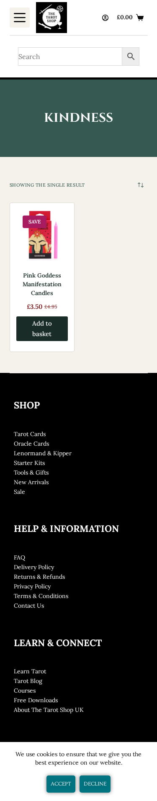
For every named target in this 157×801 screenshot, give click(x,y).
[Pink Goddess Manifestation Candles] (42, 235)
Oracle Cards (31, 443)
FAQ (19, 557)
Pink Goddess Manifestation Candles (42, 284)
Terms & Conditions (41, 596)
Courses (25, 690)
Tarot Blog (28, 681)
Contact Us (29, 605)
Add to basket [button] (42, 328)
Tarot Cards (30, 434)
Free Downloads (36, 700)
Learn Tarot (30, 671)
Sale (19, 491)
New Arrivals (31, 482)
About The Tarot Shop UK (49, 710)
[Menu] (20, 18)
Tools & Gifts (31, 472)
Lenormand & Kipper (43, 453)
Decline (95, 784)
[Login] (105, 18)
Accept (61, 784)
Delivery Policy (34, 567)
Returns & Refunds (39, 576)
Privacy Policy (32, 586)
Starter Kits (29, 463)
